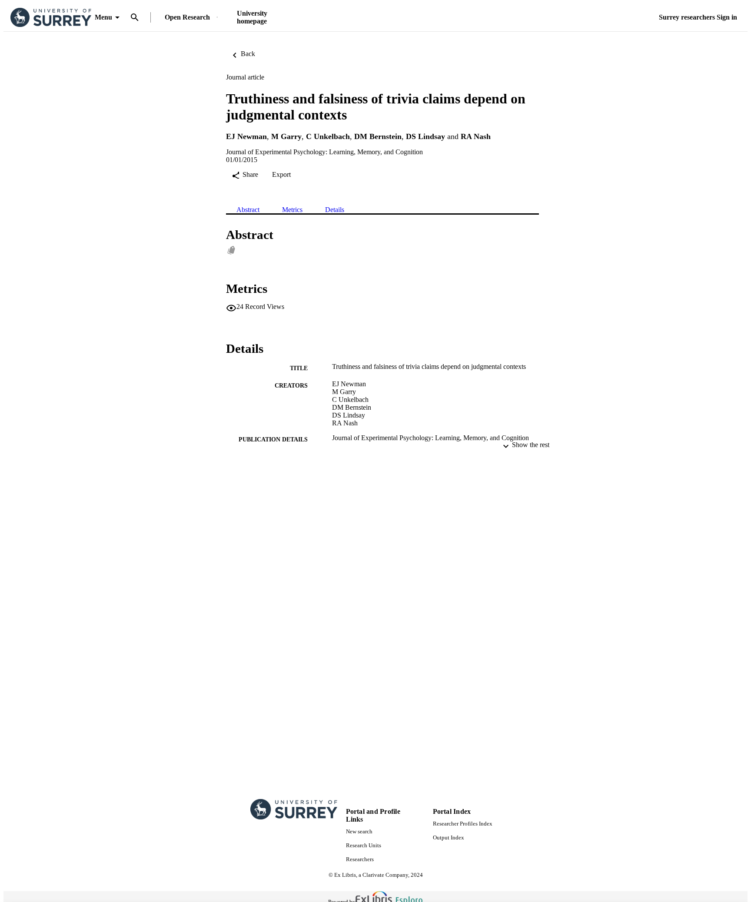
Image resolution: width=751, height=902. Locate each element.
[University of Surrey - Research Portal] (50, 17)
